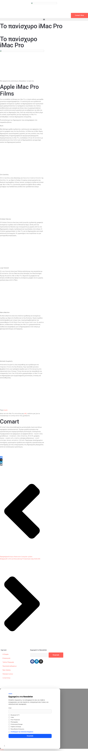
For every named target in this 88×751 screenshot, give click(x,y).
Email (10, 708)
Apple (5, 410)
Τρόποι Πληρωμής (8, 662)
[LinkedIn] (22, 462)
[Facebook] (22, 457)
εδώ (25, 414)
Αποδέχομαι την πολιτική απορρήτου (22, 732)
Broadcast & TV (15, 715)
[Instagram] (41, 661)
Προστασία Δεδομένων (10, 666)
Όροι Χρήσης (7, 670)
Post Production (15, 720)
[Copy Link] (22, 464)
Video (12, 717)
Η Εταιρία (5, 654)
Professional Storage (17, 724)
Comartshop (6, 678)
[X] (22, 460)
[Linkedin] (36, 661)
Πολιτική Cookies (8, 674)
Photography (14, 722)
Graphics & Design (16, 727)
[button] (44, 19)
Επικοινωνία (6, 658)
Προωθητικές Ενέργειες (17, 729)
